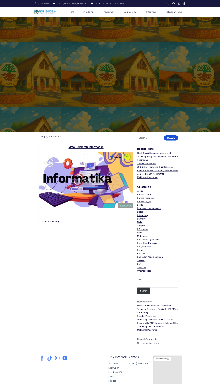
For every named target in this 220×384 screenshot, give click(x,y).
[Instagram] (57, 358)
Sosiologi (141, 267)
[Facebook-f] (42, 358)
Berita (140, 205)
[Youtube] (64, 358)
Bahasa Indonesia (145, 198)
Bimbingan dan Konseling (149, 208)
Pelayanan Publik (174, 12)
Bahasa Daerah (144, 194)
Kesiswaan (109, 12)
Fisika (139, 222)
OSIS (110, 376)
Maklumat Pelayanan (147, 177)
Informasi (151, 12)
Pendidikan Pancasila (147, 243)
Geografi (141, 225)
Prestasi (141, 253)
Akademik (89, 12)
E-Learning (142, 215)
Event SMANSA (115, 372)
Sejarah (141, 260)
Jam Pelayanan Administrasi (150, 174)
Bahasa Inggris (144, 201)
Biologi (140, 212)
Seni (139, 264)
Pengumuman (144, 246)
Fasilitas (112, 380)
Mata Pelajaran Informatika (86, 147)
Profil (71, 12)
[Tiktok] (49, 358)
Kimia (139, 232)
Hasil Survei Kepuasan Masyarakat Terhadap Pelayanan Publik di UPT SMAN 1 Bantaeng (157, 156)
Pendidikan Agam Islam (148, 239)
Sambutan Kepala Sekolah (150, 257)
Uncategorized (144, 271)
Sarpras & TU (130, 12)
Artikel (140, 191)
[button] (168, 3)
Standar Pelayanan (146, 163)
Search (140, 279)
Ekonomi (141, 218)
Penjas (140, 250)
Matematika (142, 236)
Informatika (142, 229)
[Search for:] (158, 138)
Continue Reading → (52, 221)
